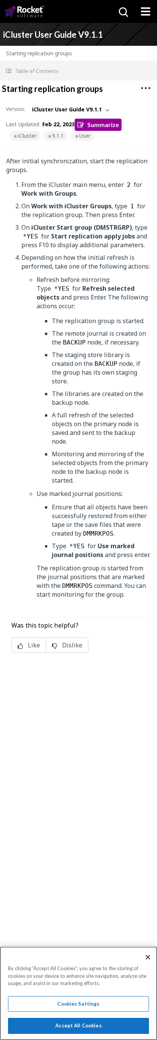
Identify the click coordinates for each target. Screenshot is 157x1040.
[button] (78, 70)
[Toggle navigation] (145, 11)
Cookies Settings (78, 1004)
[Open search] (122, 11)
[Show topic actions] (145, 88)
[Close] (147, 957)
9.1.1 (58, 135)
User (84, 135)
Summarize (103, 124)
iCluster (27, 135)
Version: (15, 109)
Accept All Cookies (78, 1025)
